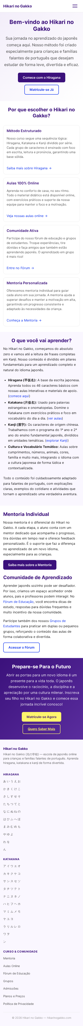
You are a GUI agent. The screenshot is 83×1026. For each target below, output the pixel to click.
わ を (6, 841)
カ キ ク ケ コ (12, 873)
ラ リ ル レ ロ (12, 926)
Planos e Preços (14, 996)
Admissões (11, 988)
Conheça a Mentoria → (24, 320)
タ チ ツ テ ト (12, 888)
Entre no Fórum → (20, 268)
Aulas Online (11, 966)
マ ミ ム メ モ (12, 911)
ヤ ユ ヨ (8, 919)
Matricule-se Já (42, 90)
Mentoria (9, 958)
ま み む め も (12, 826)
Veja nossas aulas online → (27, 216)
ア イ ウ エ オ (12, 866)
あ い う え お (12, 781)
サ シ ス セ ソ (12, 881)
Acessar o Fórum (21, 647)
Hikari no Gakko (17, 6)
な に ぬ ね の (12, 811)
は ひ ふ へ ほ (12, 819)
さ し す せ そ (12, 796)
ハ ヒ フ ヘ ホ (12, 903)
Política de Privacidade (18, 1003)
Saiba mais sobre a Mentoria (30, 565)
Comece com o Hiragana (41, 77)
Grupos (8, 981)
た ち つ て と (12, 804)
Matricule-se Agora (41, 717)
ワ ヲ (6, 934)
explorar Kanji (56, 440)
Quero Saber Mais (41, 729)
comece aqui (19, 396)
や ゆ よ (8, 834)
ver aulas (55, 418)
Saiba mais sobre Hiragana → (29, 168)
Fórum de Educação (18, 602)
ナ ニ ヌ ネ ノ (12, 896)
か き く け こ (12, 788)
